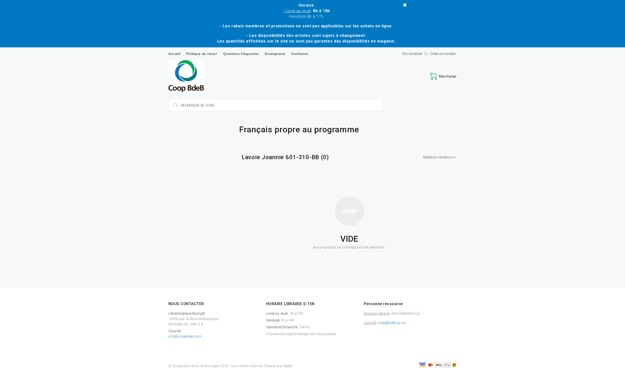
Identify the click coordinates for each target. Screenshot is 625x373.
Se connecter (412, 54)
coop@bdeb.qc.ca (391, 323)
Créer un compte (443, 54)
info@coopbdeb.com (185, 336)
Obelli (287, 366)
